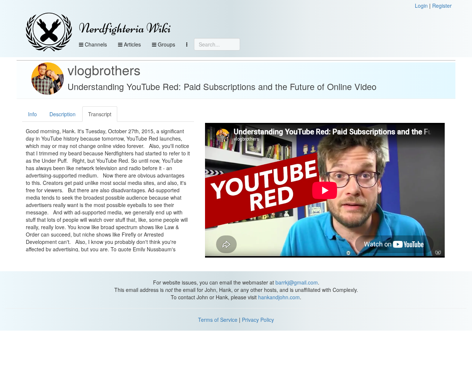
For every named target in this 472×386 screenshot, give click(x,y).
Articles (131, 44)
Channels (95, 44)
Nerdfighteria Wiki (125, 28)
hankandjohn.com (279, 297)
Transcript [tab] (99, 114)
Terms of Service (217, 319)
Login (421, 5)
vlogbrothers (103, 69)
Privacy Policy (258, 319)
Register (442, 5)
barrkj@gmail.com (296, 282)
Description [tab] (62, 114)
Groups (165, 44)
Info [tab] (32, 114)
